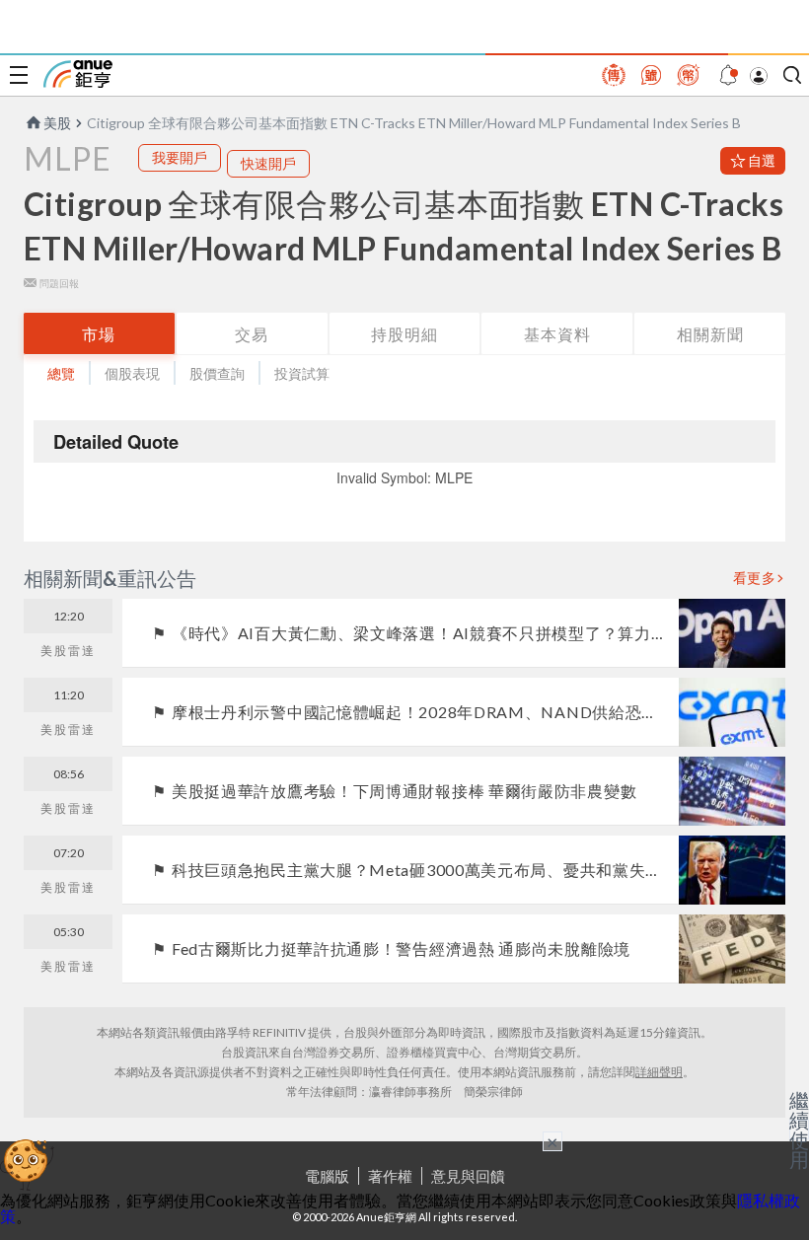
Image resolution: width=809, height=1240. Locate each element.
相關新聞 (710, 334)
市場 (98, 334)
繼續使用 (799, 1129)
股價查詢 (217, 373)
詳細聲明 (659, 1071)
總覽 (61, 373)
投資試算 (302, 373)
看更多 (754, 578)
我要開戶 (179, 157)
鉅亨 (77, 74)
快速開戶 (268, 163)
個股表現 (132, 373)
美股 (57, 122)
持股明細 (404, 334)
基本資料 (557, 334)
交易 (251, 334)
